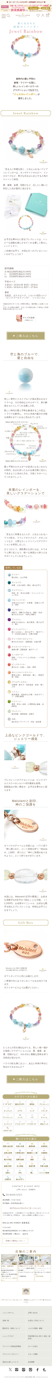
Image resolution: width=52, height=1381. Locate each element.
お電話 (15, 2)
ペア (32, 1117)
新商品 (32, 1104)
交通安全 (8, 1179)
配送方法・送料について (11, 1328)
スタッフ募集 (33, 1354)
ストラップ (8, 1124)
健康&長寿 (8, 1166)
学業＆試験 (44, 1166)
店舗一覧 (6, 1320)
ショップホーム (8, 1313)
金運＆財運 (8, 1153)
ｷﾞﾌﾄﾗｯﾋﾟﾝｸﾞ (32, 1124)
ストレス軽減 (44, 1173)
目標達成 (44, 1146)
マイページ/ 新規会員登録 (12, 1346)
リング (32, 1111)
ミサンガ (44, 1111)
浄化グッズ (44, 1124)
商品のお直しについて (11, 1362)
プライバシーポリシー (11, 1354)
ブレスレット (44, 1104)
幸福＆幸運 (20, 1146)
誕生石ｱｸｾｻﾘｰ (20, 1104)
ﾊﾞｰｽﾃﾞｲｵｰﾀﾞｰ (8, 1104)
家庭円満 (32, 1166)
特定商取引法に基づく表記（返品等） (39, 1337)
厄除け (7, 1173)
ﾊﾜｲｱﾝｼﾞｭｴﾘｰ (7, 1131)
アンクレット (8, 1117)
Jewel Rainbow (26, 113)
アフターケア (20, 1124)
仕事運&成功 (20, 1153)
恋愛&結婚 (20, 1159)
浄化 (20, 1173)
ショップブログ (8, 1336)
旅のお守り (20, 1179)
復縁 (32, 1159)
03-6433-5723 (14, 1194)
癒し (32, 1173)
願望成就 (32, 1146)
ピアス (20, 1111)
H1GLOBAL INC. (30, 1377)
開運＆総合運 (8, 1146)
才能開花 (44, 1153)
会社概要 (31, 1362)
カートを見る (33, 1346)
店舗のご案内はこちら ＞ (15, 1241)
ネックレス (8, 1111)
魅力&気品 (8, 1159)
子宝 (44, 1159)
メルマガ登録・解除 (35, 1328)
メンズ (20, 1117)
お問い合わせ (33, 1313)
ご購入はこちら (27, 335)
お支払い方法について (36, 1320)
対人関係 (20, 1166)
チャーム (44, 1117)
